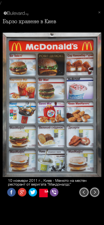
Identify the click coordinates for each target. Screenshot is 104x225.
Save (46, 191)
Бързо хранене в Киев (29, 21)
